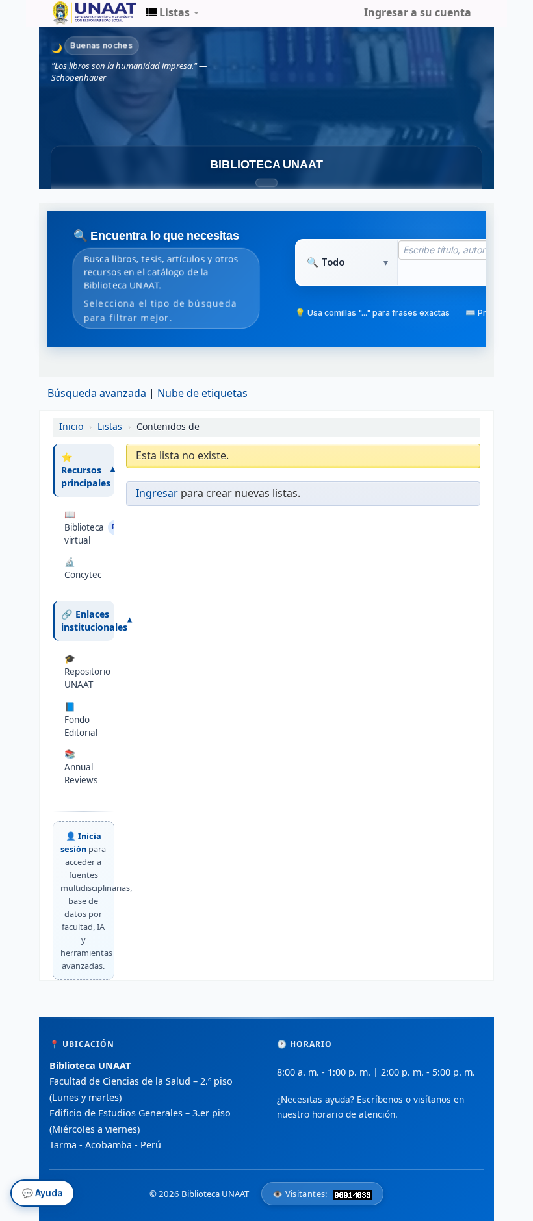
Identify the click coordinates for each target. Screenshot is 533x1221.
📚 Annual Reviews (81, 767)
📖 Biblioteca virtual (86, 527)
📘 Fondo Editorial (81, 719)
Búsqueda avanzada (96, 393)
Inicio (71, 427)
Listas (110, 427)
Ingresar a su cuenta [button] (417, 13)
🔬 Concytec (82, 568)
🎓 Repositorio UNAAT (86, 671)
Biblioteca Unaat (84, 13)
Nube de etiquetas (202, 393)
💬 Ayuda (42, 1195)
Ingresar (157, 493)
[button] (172, 13)
